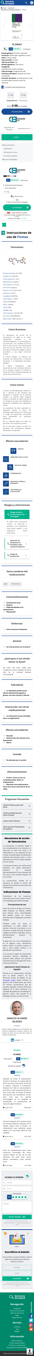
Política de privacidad (9, 1222)
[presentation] (3, 26)
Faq (17, 1329)
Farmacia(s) (17, 100)
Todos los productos (17, 1311)
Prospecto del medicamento (15, 87)
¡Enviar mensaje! (15, 1217)
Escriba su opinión (14, 1066)
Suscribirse (17, 1278)
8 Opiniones (24, 180)
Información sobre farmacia (13, 185)
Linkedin (17, 1040)
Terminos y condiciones (17, 1345)
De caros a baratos (10, 156)
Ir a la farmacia (17, 207)
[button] (13, 37)
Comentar (17, 1075)
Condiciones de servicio (23, 1222)
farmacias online (9, 980)
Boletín (17, 1331)
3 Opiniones (27, 49)
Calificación (8, 149)
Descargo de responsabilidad (17, 1347)
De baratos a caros (10, 152)
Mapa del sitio (17, 1317)
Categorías (17, 1308)
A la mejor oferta (17, 111)
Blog (17, 1315)
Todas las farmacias (17, 1313)
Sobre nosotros (17, 1341)
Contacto (17, 1327)
